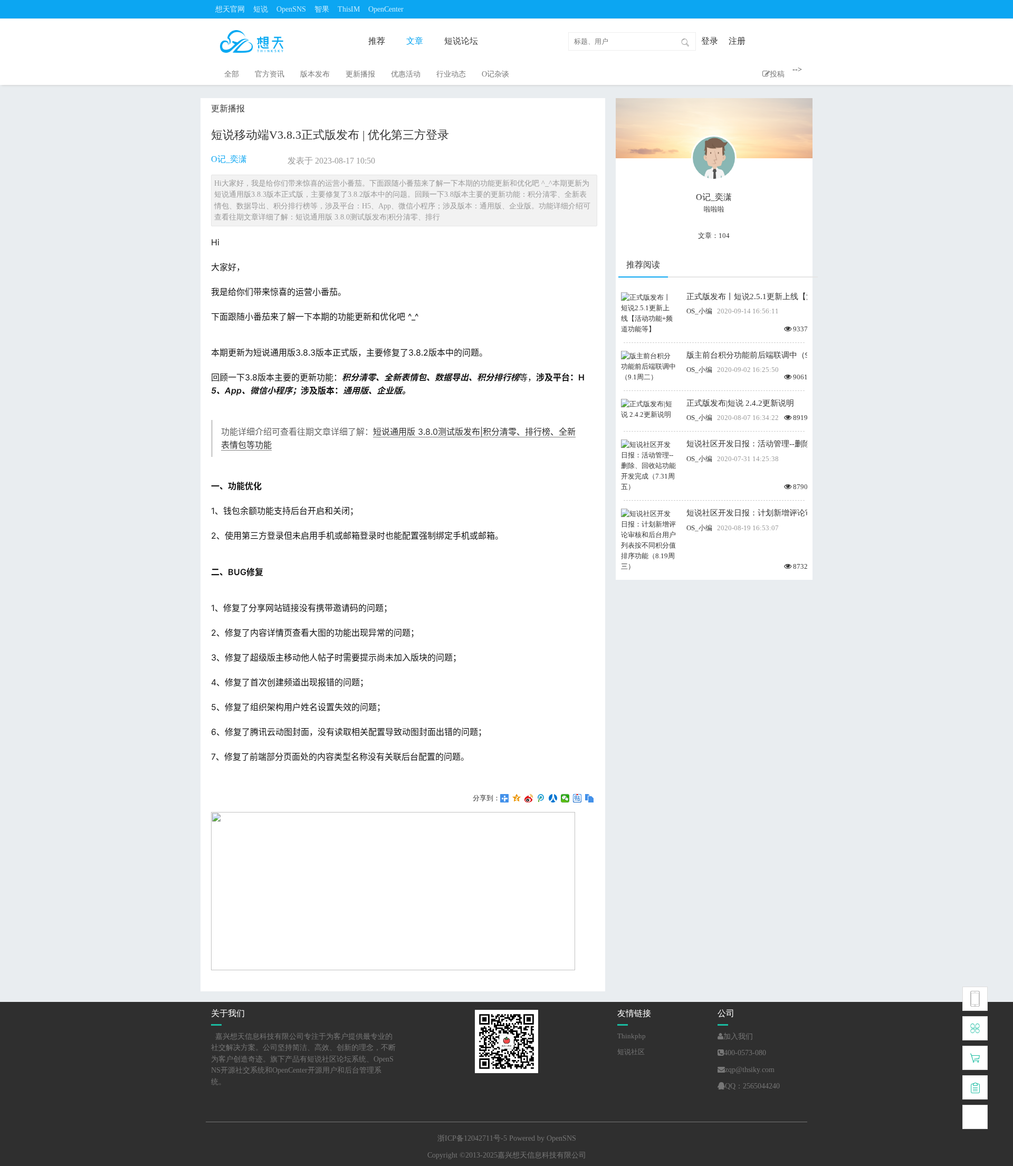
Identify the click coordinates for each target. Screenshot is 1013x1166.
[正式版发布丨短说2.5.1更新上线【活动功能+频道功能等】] (648, 313)
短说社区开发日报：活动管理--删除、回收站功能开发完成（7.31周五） (746, 443)
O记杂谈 (495, 74)
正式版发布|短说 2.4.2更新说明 (740, 403)
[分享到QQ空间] (516, 798)
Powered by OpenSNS (542, 1138)
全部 (231, 74)
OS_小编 (699, 311)
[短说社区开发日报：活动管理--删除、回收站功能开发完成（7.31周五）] (648, 465)
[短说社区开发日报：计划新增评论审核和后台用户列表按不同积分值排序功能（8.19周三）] (648, 539)
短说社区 (631, 1052)
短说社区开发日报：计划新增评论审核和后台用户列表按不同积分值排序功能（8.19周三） (746, 513)
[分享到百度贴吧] (577, 798)
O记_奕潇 (229, 159)
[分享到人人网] (553, 798)
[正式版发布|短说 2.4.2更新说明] (648, 409)
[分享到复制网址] (589, 798)
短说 (260, 9)
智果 (321, 9)
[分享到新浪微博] (528, 798)
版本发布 (315, 74)
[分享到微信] (565, 798)
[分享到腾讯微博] (541, 798)
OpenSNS (291, 9)
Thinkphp (631, 1036)
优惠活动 (406, 74)
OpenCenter (386, 9)
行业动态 (451, 74)
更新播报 (360, 74)
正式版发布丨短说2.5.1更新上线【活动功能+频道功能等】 (746, 296)
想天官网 (230, 9)
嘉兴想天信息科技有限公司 (542, 1155)
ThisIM (349, 9)
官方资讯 (269, 74)
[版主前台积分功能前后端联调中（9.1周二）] (648, 366)
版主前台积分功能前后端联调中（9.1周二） (746, 355)
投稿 (777, 74)
